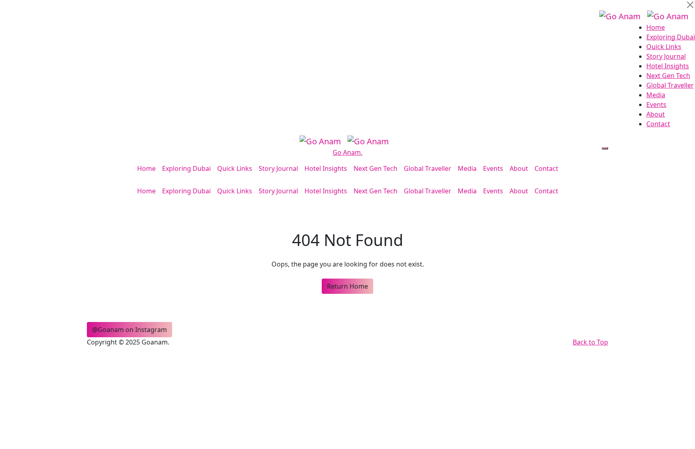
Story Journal (666, 56)
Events (656, 104)
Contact (658, 123)
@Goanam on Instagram (129, 329)
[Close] (690, 5)
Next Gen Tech (668, 75)
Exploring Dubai (670, 37)
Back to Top (590, 342)
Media (655, 94)
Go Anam (347, 152)
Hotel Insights (667, 66)
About (655, 114)
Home (655, 27)
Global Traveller (670, 85)
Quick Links (663, 46)
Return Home (347, 286)
